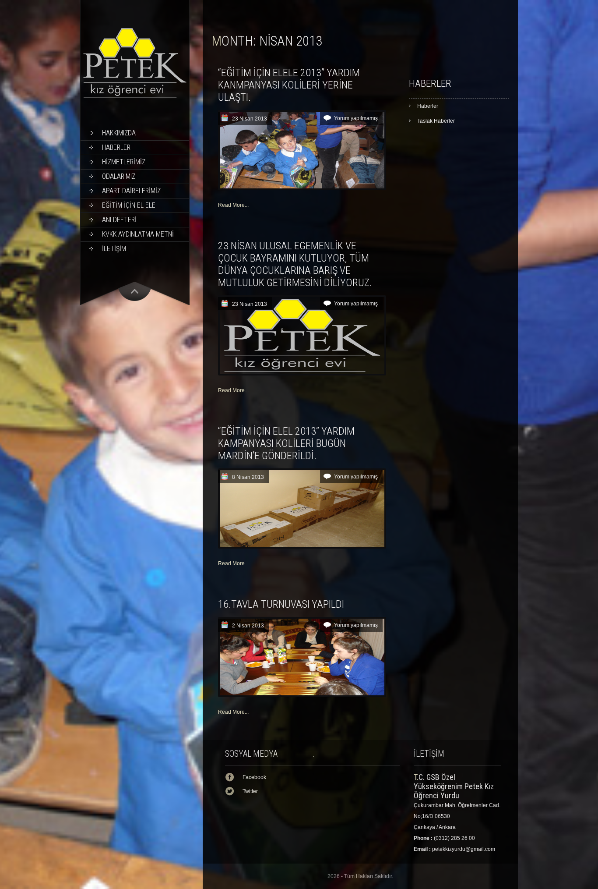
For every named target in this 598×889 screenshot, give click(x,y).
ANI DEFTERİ (119, 220)
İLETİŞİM (114, 248)
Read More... (233, 205)
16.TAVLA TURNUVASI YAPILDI (281, 604)
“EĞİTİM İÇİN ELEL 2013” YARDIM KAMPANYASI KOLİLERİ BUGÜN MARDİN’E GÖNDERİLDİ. (286, 443)
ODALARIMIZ (118, 176)
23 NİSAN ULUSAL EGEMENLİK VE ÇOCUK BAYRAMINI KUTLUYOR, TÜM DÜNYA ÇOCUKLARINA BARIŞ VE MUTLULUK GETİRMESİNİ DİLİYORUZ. (295, 264)
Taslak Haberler (436, 121)
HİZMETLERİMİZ (123, 162)
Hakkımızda (119, 133)
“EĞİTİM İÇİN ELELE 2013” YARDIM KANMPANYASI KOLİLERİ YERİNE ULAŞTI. (289, 85)
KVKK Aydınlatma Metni (138, 234)
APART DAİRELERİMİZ (131, 191)
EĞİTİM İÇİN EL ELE (128, 205)
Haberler (116, 147)
